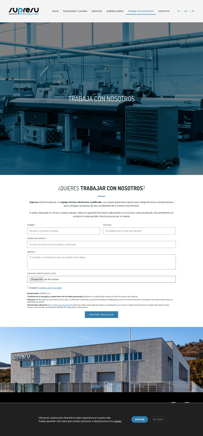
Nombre (31, 225)
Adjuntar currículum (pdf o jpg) (41, 273)
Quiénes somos (114, 11)
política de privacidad (51, 287)
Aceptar (139, 419)
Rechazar (158, 419)
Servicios (97, 11)
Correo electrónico (36, 238)
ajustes (117, 421)
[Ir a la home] (24, 11)
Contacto (163, 11)
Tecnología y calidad (75, 11)
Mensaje (31, 252)
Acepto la (46, 287)
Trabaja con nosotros (141, 11)
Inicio (55, 11)
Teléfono (107, 225)
